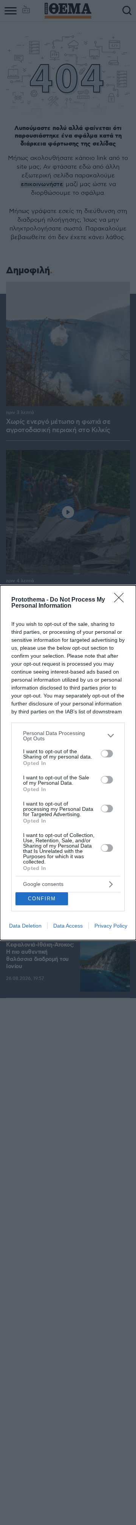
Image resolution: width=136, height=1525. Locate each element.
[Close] (121, 600)
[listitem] (68, 735)
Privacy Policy (110, 926)
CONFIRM (42, 898)
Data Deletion (25, 926)
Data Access (68, 926)
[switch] (107, 753)
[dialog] (68, 762)
